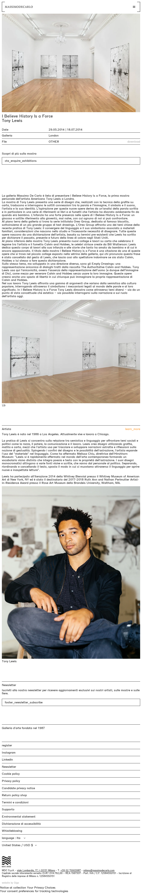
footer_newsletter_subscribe (24, 702)
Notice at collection (13, 887)
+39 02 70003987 (70, 870)
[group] (71, 351)
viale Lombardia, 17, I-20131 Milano (36, 870)
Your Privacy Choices (41, 887)
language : (9, 838)
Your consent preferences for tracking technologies (34, 891)
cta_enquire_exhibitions (21, 161)
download (133, 141)
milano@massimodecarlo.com (98, 870)
